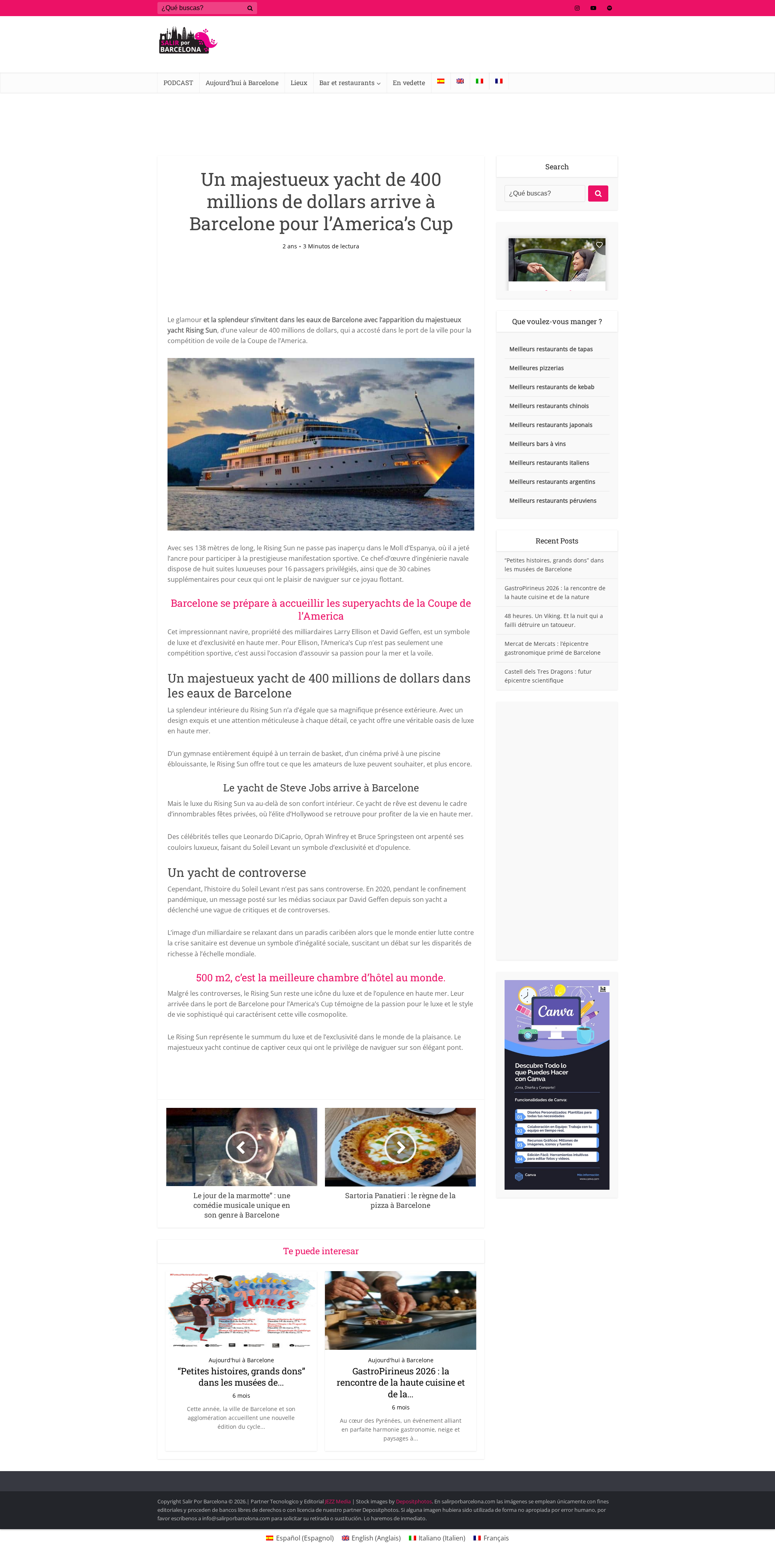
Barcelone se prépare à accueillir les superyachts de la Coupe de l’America (321, 609)
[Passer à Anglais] (460, 81)
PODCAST (178, 82)
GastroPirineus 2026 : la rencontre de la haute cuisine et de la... (401, 1382)
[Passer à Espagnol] (440, 81)
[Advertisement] (557, 831)
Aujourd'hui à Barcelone (241, 1360)
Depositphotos (414, 1501)
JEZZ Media (338, 1501)
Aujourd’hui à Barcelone (242, 82)
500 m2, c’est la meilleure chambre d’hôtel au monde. (321, 977)
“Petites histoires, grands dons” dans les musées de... (241, 1376)
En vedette (409, 82)
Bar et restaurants (347, 82)
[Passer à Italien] (479, 81)
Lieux (299, 82)
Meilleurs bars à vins (537, 444)
